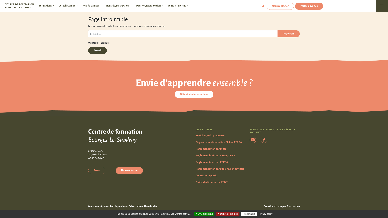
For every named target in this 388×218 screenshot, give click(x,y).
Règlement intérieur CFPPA (212, 162)
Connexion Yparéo (206, 175)
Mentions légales (98, 206)
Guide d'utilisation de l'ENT (212, 182)
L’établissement (67, 5)
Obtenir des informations (194, 94)
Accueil (98, 50)
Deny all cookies (228, 214)
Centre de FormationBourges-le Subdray (19, 6)
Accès (97, 170)
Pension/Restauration (148, 5)
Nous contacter (280, 6)
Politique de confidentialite (126, 206)
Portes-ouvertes (309, 6)
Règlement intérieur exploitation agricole (220, 168)
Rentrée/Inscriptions (117, 5)
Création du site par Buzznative (282, 206)
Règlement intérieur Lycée (211, 148)
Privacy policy (266, 214)
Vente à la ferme (176, 5)
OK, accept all (205, 214)
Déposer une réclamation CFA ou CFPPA (219, 142)
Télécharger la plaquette (210, 135)
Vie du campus (91, 5)
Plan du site (150, 206)
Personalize (249, 214)
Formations (45, 5)
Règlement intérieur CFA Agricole (215, 155)
